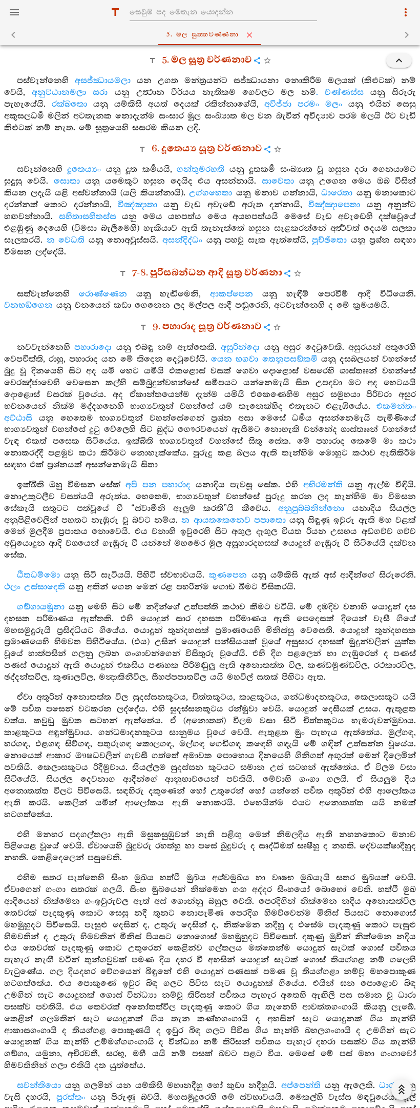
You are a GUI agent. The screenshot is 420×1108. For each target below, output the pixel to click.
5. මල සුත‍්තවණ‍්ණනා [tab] (202, 34)
